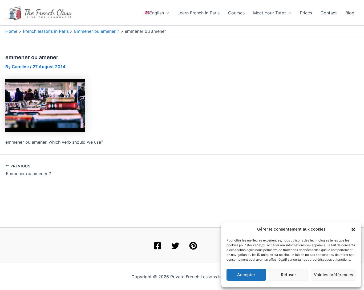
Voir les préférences (333, 274)
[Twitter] (175, 246)
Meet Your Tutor (269, 12)
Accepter (246, 274)
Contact (329, 12)
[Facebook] (157, 246)
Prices (306, 12)
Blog (349, 12)
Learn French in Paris (198, 12)
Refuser (288, 274)
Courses (236, 12)
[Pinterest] (193, 246)
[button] (353, 229)
